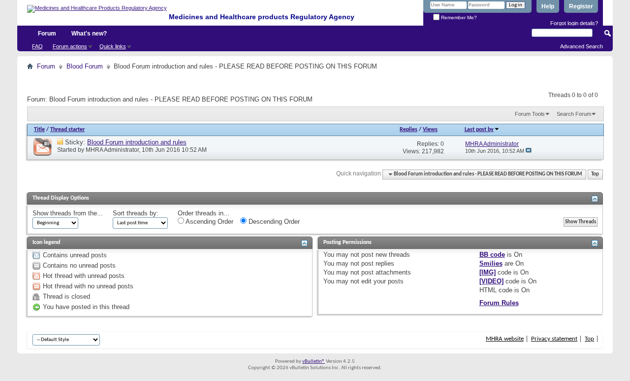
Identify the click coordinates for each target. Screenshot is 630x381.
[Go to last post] (529, 151)
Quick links (112, 46)
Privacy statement (554, 339)
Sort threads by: (135, 213)
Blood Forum (84, 66)
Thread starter (67, 130)
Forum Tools (530, 114)
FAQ (37, 46)
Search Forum (574, 114)
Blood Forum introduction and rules (137, 142)
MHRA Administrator (112, 149)
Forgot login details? (574, 23)
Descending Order (273, 221)
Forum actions (70, 46)
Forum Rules (499, 303)
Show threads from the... (67, 213)
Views (430, 130)
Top (595, 174)
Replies (408, 130)
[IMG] (487, 272)
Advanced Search (581, 46)
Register (581, 6)
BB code (492, 254)
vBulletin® (313, 361)
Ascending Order (208, 221)
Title (39, 130)
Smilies (491, 263)
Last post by (479, 130)
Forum (47, 33)
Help (547, 6)
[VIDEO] (491, 281)
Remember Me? (458, 17)
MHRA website (505, 339)
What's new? (89, 33)
